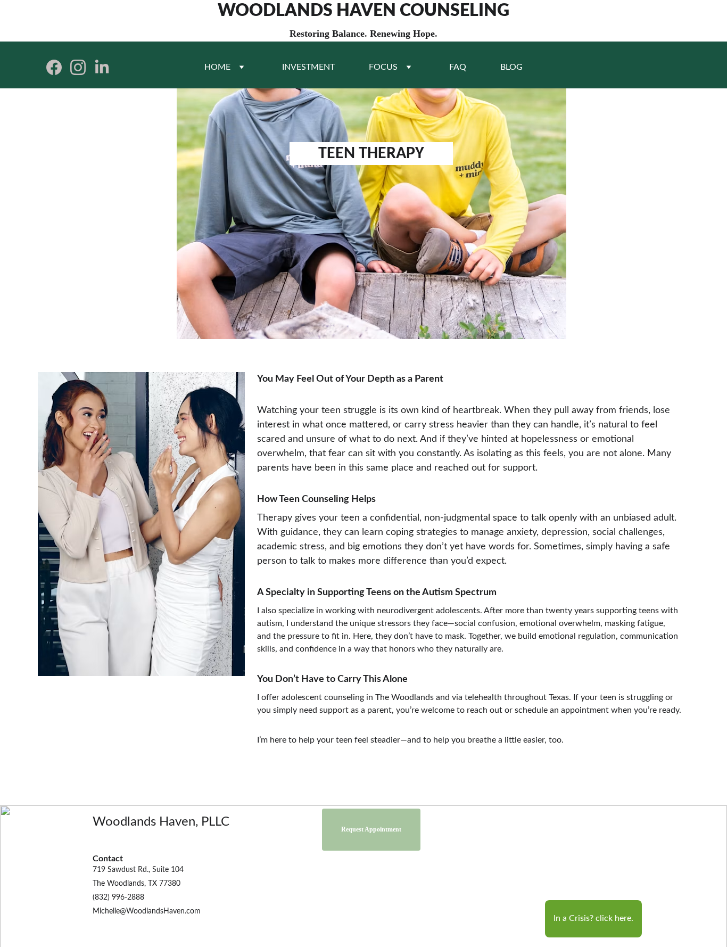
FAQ (457, 67)
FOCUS (383, 67)
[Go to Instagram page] (82, 67)
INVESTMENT (308, 67)
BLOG (511, 67)
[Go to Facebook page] (58, 67)
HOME (217, 67)
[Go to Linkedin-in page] (102, 67)
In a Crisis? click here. (593, 918)
